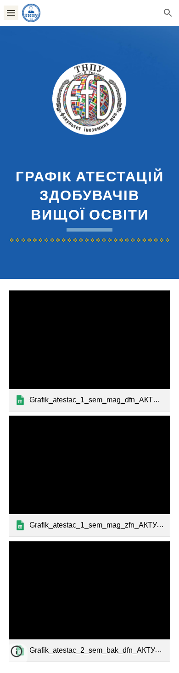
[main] (89, 198)
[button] (11, 12)
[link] (89, 351)
